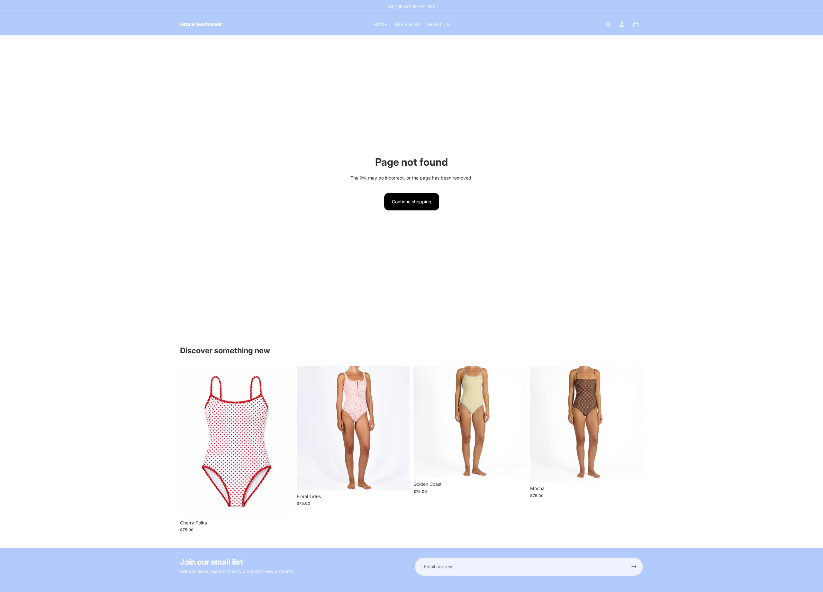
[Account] (622, 24)
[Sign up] (634, 566)
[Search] (608, 24)
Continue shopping (411, 201)
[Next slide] (283, 441)
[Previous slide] (189, 441)
